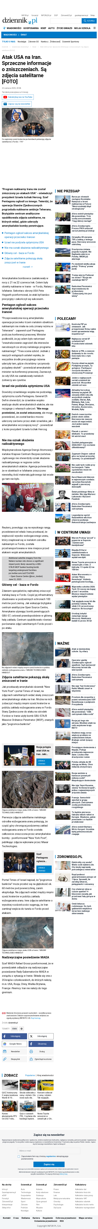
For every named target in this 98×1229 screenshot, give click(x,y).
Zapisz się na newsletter (19, 104)
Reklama (26, 1218)
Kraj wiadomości (45, 1075)
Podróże (24, 1208)
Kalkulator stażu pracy (84, 1195)
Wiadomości (10, 35)
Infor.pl (5, 1189)
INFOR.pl (25, 15)
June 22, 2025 (15, 579)
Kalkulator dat (80, 1189)
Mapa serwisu (85, 1218)
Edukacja (40, 1195)
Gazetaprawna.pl (9, 1192)
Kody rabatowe (42, 1192)
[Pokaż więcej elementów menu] (94, 28)
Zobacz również (41, 762)
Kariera (36, 1218)
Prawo (56, 1189)
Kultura (39, 1211)
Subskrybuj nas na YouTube (20, 97)
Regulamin (48, 1218)
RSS (62, 1221)
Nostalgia (22, 41)
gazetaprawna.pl (81, 15)
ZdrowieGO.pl (66, 15)
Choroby (57, 1202)
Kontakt (6, 1218)
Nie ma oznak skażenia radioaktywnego (26, 247)
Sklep (92, 15)
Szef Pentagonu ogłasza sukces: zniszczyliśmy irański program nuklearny (43, 858)
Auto (23, 1189)
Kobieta (39, 1189)
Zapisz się (49, 1164)
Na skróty (6, 1184)
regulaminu (51, 1156)
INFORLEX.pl (46, 15)
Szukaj (91, 21)
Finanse (57, 1192)
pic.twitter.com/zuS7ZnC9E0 (21, 573)
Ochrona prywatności (66, 1218)
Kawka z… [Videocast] (50, 41)
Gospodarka (26, 1195)
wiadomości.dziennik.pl (20, 47)
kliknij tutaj (63, 1174)
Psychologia (58, 1205)
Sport (23, 1202)
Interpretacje (7, 1205)
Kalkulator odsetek (82, 1202)
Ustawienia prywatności (45, 1221)
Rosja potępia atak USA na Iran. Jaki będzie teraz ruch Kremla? (43, 751)
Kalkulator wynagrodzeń (85, 1208)
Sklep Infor (6, 1208)
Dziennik (5, 47)
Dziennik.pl (26, 1184)
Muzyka (39, 1208)
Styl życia (57, 1208)
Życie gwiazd (41, 1202)
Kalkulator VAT (81, 1198)
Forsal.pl (5, 1198)
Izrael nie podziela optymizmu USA (24, 242)
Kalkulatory (80, 1184)
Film (38, 1205)
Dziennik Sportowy (70, 41)
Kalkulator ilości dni (82, 1192)
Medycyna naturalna (62, 1198)
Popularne (30, 1075)
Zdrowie (24, 1205)
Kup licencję (35, 1018)
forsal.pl (35, 15)
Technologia (26, 1192)
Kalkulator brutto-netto (84, 1205)
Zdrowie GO (33, 41)
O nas (16, 1218)
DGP (56, 15)
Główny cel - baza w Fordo (19, 253)
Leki (55, 1195)
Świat (24, 35)
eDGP (4, 1195)
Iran (14, 1029)
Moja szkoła (41, 1198)
